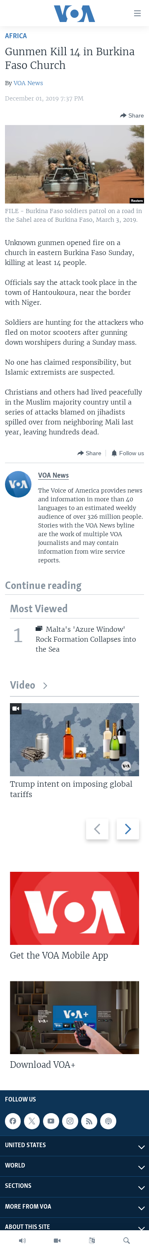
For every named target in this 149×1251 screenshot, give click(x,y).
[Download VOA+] (74, 1017)
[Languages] (91, 1240)
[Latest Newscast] (22, 1240)
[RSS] (89, 1121)
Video (22, 686)
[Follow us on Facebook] (13, 1121)
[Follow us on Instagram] (70, 1121)
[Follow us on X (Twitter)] (32, 1121)
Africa (16, 36)
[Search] (126, 1240)
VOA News (28, 83)
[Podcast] (108, 1121)
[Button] (132, 115)
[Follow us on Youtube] (51, 1121)
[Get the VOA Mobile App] (74, 908)
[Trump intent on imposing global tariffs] (74, 739)
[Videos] (57, 1240)
